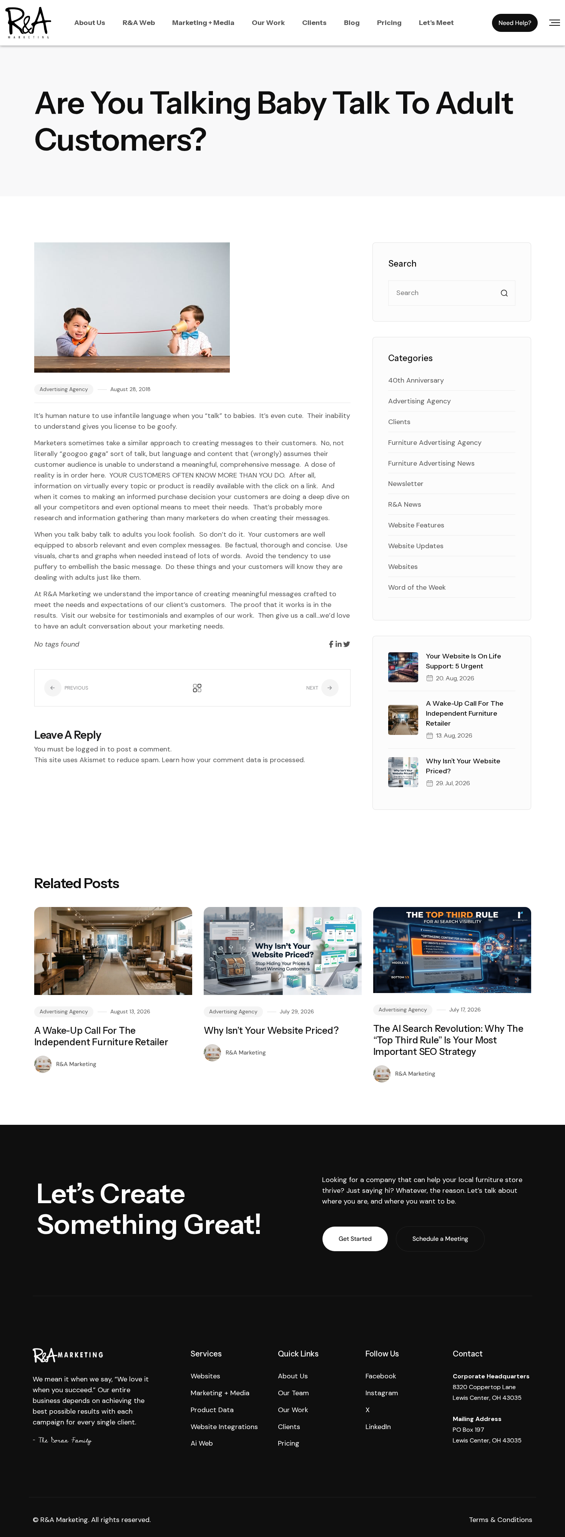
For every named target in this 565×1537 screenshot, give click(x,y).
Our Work (268, 22)
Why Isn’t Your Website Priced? (271, 1030)
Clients (314, 22)
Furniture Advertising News (431, 463)
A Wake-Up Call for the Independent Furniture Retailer (465, 713)
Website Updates (416, 545)
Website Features (416, 525)
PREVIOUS (75, 688)
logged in (90, 749)
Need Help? (515, 23)
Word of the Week (417, 587)
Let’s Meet (436, 22)
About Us (89, 22)
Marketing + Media (203, 22)
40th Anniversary (416, 380)
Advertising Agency (64, 389)
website (102, 615)
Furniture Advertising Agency (435, 442)
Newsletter (406, 483)
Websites (403, 566)
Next (312, 688)
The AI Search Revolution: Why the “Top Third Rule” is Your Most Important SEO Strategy (448, 1040)
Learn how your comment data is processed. (233, 759)
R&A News (404, 504)
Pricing (389, 22)
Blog (352, 22)
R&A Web (139, 22)
